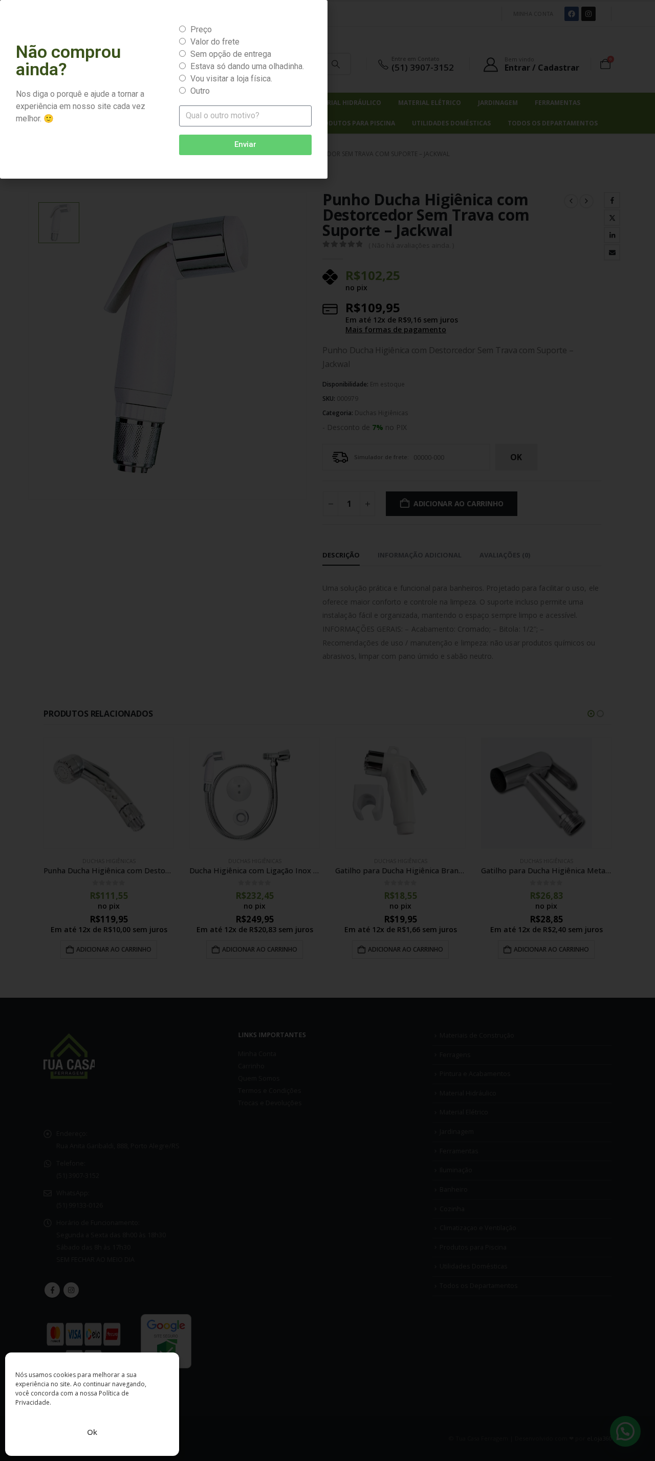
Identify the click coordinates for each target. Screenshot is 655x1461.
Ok (92, 1432)
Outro (200, 91)
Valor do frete (214, 42)
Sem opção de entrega (230, 54)
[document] (327, 730)
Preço (201, 29)
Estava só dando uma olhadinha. (247, 66)
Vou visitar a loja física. (231, 78)
